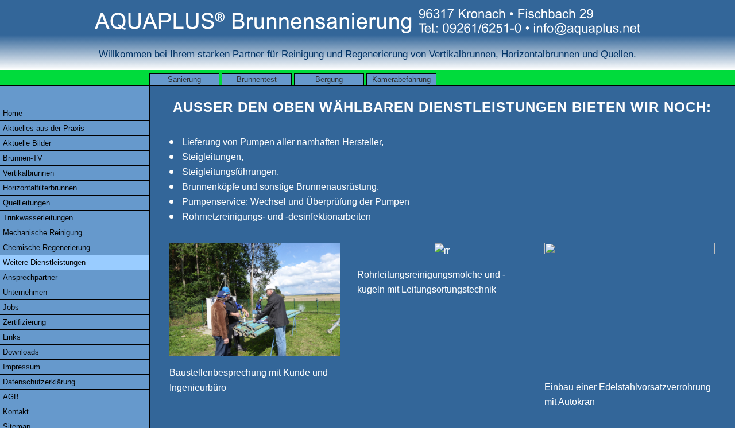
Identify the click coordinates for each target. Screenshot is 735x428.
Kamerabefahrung (401, 79)
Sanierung (184, 79)
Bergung (329, 79)
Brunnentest (257, 79)
